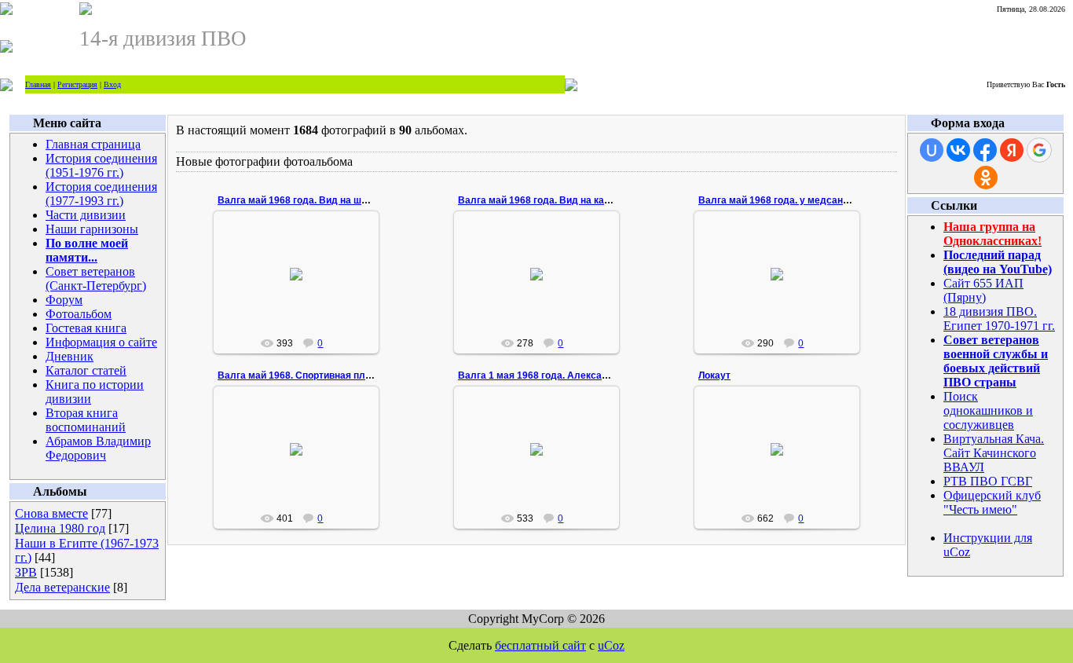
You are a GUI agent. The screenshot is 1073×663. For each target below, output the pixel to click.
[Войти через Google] (1039, 150)
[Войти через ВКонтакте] (958, 150)
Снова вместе (51, 513)
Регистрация (77, 84)
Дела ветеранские (62, 587)
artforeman (303, 303)
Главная (38, 84)
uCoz (611, 645)
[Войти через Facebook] (985, 150)
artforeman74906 (303, 489)
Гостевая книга (86, 328)
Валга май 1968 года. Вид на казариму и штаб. (566, 200)
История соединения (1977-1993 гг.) (101, 193)
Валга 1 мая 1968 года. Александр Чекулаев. (563, 375)
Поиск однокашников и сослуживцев (988, 410)
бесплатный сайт (540, 645)
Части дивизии (86, 215)
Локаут (714, 375)
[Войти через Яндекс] (1012, 150)
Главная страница (93, 144)
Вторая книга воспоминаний (86, 420)
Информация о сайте (101, 342)
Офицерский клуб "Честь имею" (992, 502)
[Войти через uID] (931, 150)
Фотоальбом (79, 314)
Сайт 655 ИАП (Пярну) (983, 290)
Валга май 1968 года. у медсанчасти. (785, 200)
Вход (112, 84)
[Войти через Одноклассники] (986, 177)
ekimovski (784, 467)
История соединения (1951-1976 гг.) (101, 165)
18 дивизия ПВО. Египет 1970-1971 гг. (999, 318)
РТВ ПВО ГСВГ (987, 481)
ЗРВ (26, 572)
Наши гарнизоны (92, 229)
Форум (64, 299)
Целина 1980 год (60, 528)
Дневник (69, 356)
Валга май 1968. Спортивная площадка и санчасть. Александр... (368, 375)
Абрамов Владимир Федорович (98, 448)
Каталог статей (86, 370)
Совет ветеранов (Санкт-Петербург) (96, 278)
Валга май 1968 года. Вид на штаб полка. (313, 200)
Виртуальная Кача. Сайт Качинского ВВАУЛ (993, 453)
